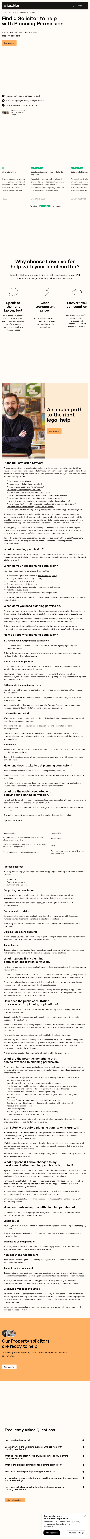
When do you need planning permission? (24, 484)
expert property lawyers (37, 1212)
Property (12, 12)
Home (4, 12)
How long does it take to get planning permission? (28, 492)
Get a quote (9, 43)
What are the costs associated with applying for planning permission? (37, 495)
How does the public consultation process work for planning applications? (38, 501)
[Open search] (72, 5)
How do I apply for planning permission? (24, 489)
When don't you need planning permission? (25, 487)
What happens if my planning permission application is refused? (34, 498)
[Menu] (4, 5)
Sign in (80, 6)
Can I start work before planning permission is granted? (30, 506)
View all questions (14, 1500)
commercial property (47, 575)
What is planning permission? (19, 481)
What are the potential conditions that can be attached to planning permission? (41, 504)
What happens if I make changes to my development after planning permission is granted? (46, 509)
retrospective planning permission (19, 629)
